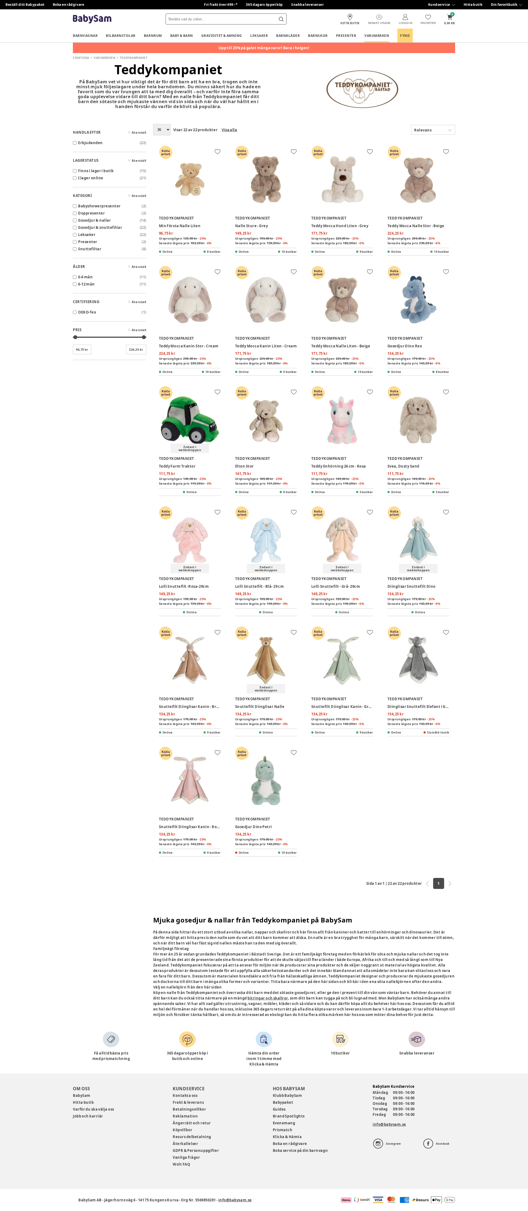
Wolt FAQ (181, 1164)
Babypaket (283, 1102)
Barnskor (318, 35)
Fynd (405, 35)
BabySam (81, 1095)
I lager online (90, 177)
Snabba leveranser (307, 4)
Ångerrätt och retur (192, 1123)
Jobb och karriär (88, 1116)
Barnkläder (288, 35)
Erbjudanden (90, 142)
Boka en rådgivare (68, 4)
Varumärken (376, 35)
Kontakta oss (185, 1095)
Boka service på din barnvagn (300, 1150)
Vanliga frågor (186, 1157)
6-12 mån (86, 284)
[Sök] (281, 19)
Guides (279, 1109)
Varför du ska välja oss (93, 1109)
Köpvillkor (182, 1129)
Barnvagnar (85, 35)
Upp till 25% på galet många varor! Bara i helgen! (264, 47)
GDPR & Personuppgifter (196, 1150)
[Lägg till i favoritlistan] (217, 151)
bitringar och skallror (268, 998)
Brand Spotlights (289, 1116)
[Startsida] (92, 19)
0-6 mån (85, 276)
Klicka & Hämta (287, 1136)
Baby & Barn (181, 35)
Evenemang (284, 1123)
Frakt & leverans (188, 1102)
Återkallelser (185, 1143)
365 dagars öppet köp (264, 4)
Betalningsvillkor (189, 1109)
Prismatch (283, 1129)
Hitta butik (473, 4)
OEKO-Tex (87, 312)
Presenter (346, 35)
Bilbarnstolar (121, 35)
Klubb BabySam (287, 1095)
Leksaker (259, 35)
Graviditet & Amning (221, 35)
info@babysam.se (389, 1124)
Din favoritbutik (504, 4)
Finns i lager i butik (96, 170)
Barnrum (153, 35)
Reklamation (185, 1116)
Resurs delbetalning (192, 1136)
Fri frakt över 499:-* (221, 4)
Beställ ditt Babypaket (25, 4)
